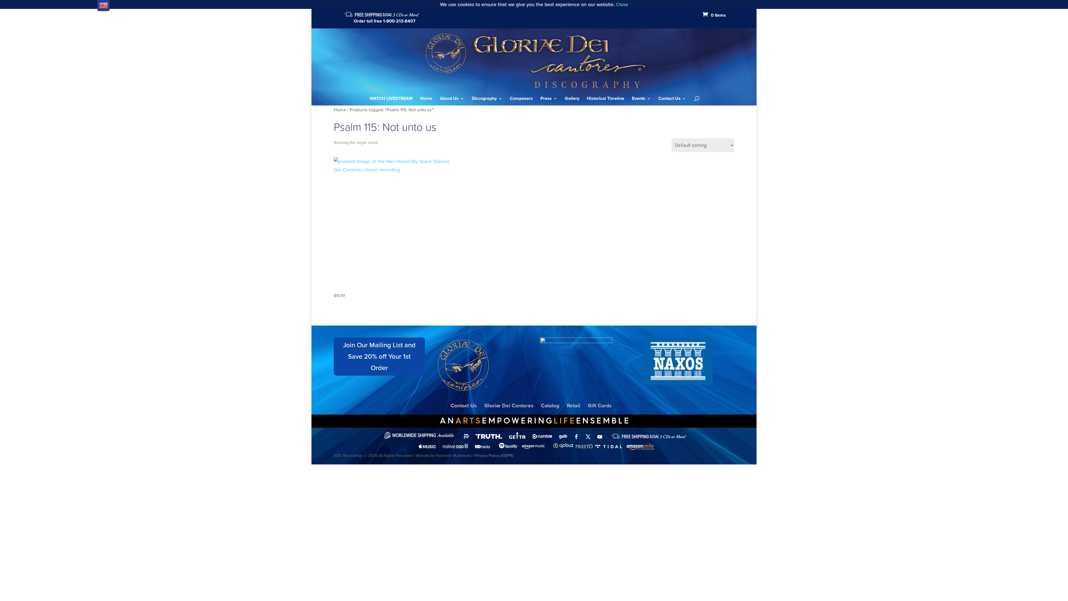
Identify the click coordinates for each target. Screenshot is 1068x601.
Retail (573, 406)
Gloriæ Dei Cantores (508, 406)
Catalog (550, 406)
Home (426, 99)
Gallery (572, 99)
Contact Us (669, 99)
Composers (521, 99)
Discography (484, 99)
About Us (449, 99)
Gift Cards (600, 406)
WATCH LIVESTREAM (391, 99)
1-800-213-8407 (399, 21)
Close (622, 4)
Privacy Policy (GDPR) (493, 456)
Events (638, 99)
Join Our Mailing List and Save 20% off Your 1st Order (379, 356)
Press (546, 99)
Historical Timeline (605, 99)
